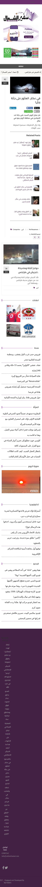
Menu (32, 2)
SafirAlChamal (35, 234)
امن (22, 229)
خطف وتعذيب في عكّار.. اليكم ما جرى (22, 200)
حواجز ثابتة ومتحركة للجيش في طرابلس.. (28, 270)
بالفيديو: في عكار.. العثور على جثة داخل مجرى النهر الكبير (23, 188)
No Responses (33, 229)
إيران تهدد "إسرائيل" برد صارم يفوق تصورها (22, 143)
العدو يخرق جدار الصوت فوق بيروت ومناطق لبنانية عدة (23, 167)
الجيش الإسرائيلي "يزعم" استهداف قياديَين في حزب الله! (24, 156)
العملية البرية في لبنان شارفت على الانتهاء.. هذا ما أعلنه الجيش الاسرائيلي (24, 178)
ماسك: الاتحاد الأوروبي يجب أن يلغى (25, 533)
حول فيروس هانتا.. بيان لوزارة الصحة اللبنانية (22, 398)
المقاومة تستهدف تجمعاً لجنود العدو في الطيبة (21, 414)
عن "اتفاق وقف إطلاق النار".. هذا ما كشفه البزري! (23, 213)
